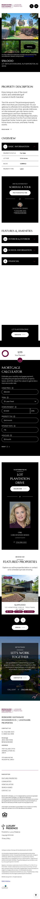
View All (29, 47)
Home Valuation (7, 784)
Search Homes (7, 787)
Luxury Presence (14, 832)
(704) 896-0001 (20, 211)
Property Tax (7, 416)
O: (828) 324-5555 (8, 734)
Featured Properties (9, 778)
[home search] (32, 6)
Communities (6, 781)
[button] (20, 677)
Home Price (6, 388)
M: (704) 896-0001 (8, 732)
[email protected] (29, 56)
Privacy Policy (6, 838)
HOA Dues (5, 435)
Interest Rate (7, 426)
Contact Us (6, 790)
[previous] (16, 620)
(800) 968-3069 (7, 740)
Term (4, 397)
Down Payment (8, 407)
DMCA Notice (6, 881)
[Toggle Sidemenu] (36, 6)
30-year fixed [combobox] (9, 401)
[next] (23, 620)
